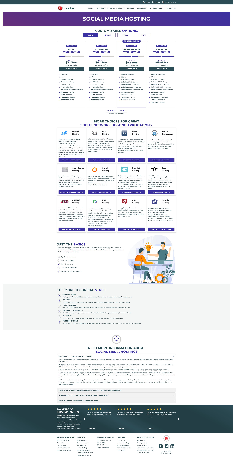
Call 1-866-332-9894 (145, 437)
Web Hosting (81, 440)
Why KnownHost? (63, 440)
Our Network (61, 445)
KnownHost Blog (123, 443)
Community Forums (124, 448)
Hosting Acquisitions (64, 450)
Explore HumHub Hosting (131, 192)
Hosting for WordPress (85, 453)
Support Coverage (143, 453)
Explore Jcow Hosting (161, 192)
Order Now (71, 69)
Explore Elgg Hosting (101, 160)
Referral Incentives (63, 448)
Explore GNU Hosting (131, 229)
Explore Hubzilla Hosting (161, 229)
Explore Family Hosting (161, 160)
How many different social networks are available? (84, 395)
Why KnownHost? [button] (156, 8)
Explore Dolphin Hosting (71, 160)
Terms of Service (142, 445)
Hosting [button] (90, 8)
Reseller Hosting (82, 443)
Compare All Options (116, 111)
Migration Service (103, 447)
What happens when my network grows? (78, 400)
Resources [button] (141, 8)
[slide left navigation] (84, 419)
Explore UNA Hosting (101, 229)
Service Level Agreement (145, 448)
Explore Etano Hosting (131, 160)
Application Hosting (84, 455)
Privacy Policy (142, 443)
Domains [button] (130, 8)
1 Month (142, 35)
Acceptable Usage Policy (145, 450)
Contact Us (170, 8)
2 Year (108, 35)
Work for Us (141, 440)
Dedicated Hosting (83, 450)
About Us (60, 443)
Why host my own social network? (75, 356)
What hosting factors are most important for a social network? (90, 390)
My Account (121, 450)
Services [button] (100, 8)
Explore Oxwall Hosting (101, 192)
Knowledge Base (123, 445)
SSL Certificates (102, 445)
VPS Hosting (81, 445)
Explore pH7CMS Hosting (71, 229)
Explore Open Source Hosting (71, 192)
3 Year (90, 35)
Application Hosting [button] (115, 8)
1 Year (125, 35)
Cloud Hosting (82, 448)
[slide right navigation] (178, 419)
